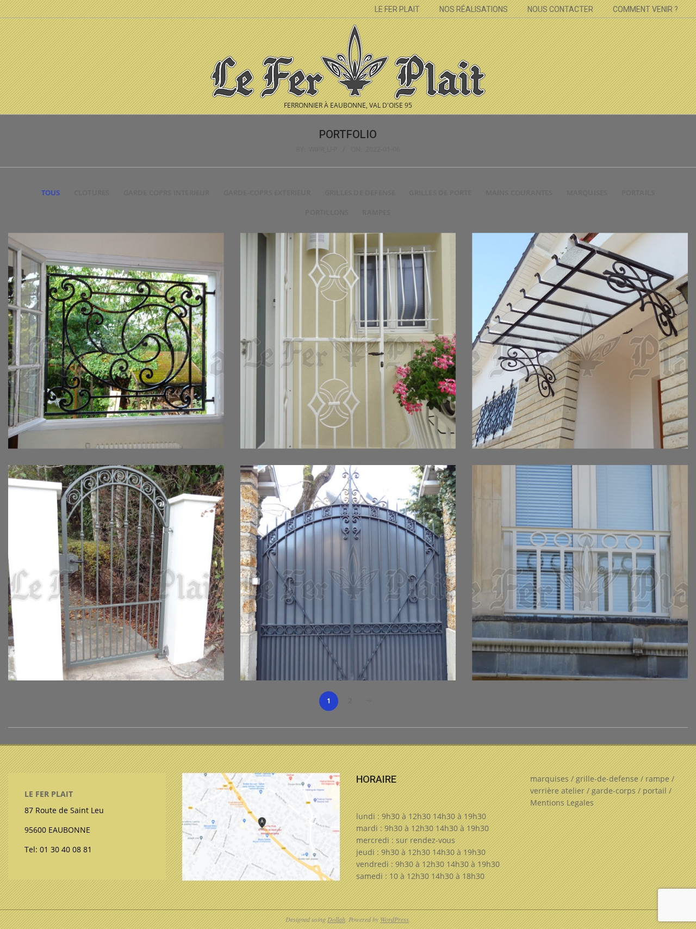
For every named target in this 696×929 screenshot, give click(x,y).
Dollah (336, 919)
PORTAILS (638, 192)
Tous (50, 192)
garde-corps (614, 790)
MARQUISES (587, 192)
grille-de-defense (607, 778)
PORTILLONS (327, 212)
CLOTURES (92, 192)
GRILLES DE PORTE (440, 192)
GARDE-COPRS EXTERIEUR (267, 192)
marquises (549, 778)
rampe (657, 778)
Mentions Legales (562, 802)
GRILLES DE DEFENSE (360, 192)
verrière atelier (557, 790)
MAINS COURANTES (519, 192)
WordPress (394, 919)
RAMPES (376, 212)
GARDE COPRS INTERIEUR (166, 192)
